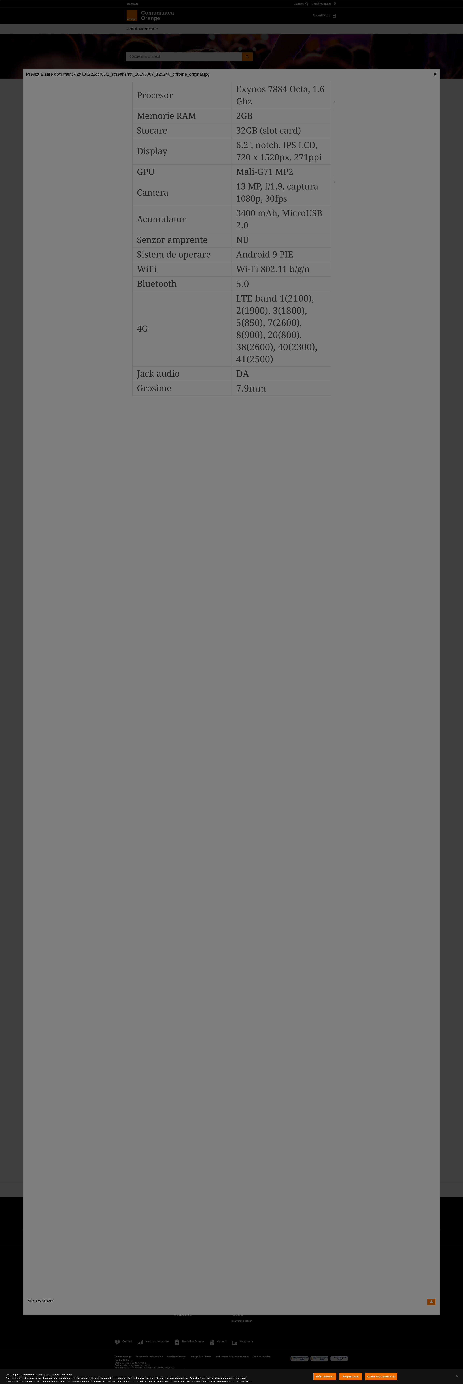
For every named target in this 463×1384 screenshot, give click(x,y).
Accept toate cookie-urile (381, 1376)
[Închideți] (457, 1376)
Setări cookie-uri (324, 1376)
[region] (231, 1376)
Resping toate (350, 1376)
